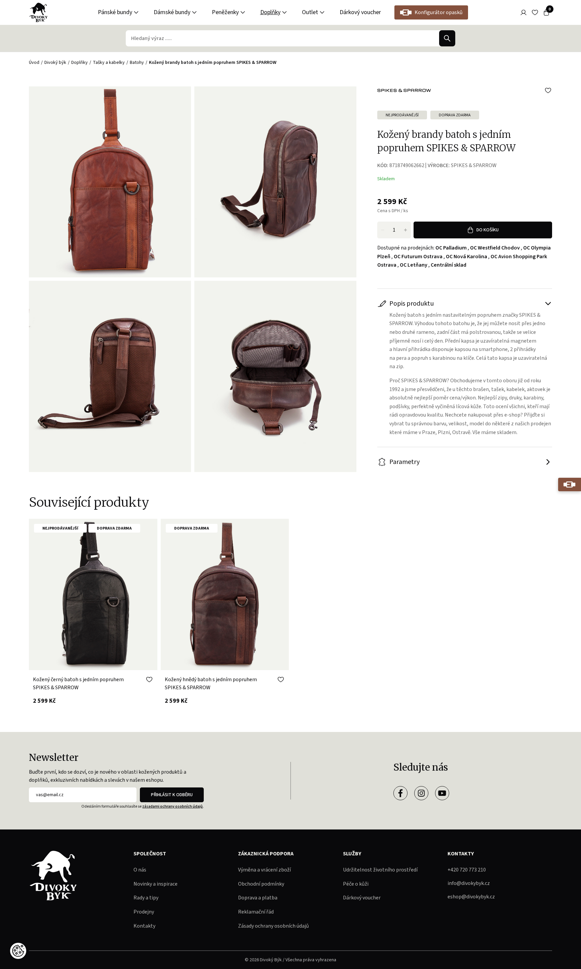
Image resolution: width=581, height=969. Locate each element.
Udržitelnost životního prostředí (380, 870)
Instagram (421, 793)
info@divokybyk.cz (469, 883)
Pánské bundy (115, 12)
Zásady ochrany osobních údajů (273, 926)
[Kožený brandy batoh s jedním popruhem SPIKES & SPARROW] (275, 181)
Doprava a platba (257, 897)
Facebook (400, 793)
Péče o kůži (356, 884)
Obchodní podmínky (261, 884)
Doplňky (270, 12)
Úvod (34, 62)
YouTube (442, 793)
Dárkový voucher (360, 12)
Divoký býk (55, 62)
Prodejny (143, 912)
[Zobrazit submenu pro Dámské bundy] (194, 12)
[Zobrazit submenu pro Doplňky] (284, 12)
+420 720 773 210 (467, 870)
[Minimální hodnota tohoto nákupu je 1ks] (383, 230)
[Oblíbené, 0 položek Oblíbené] (535, 12)
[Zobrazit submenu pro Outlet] (322, 12)
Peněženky (225, 12)
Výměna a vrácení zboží (264, 870)
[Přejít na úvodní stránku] (38, 12)
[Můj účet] (523, 12)
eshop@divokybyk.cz (471, 896)
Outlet (310, 12)
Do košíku (487, 230)
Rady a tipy (145, 897)
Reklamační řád (256, 912)
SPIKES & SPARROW (474, 165)
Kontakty (144, 926)
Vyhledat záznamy (447, 38)
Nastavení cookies (18, 951)
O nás (139, 870)
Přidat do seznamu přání (548, 90)
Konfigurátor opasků (439, 12)
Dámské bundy (172, 12)
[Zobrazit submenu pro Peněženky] (243, 12)
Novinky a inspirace (155, 884)
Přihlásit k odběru (172, 794)
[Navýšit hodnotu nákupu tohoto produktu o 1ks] (405, 230)
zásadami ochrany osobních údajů (172, 806)
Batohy (137, 62)
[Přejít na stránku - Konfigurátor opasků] (569, 484)
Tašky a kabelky (109, 62)
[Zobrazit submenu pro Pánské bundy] (136, 12)
